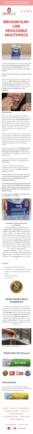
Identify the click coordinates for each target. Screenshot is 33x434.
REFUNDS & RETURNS (11, 411)
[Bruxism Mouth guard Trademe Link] (16, 396)
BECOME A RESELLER (16, 414)
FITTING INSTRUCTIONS (10, 416)
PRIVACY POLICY (25, 416)
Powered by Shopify (23, 424)
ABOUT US (13, 408)
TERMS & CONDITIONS (17, 419)
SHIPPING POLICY (24, 408)
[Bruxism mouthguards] (16, 365)
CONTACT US (24, 411)
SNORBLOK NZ (12, 424)
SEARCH (5, 408)
